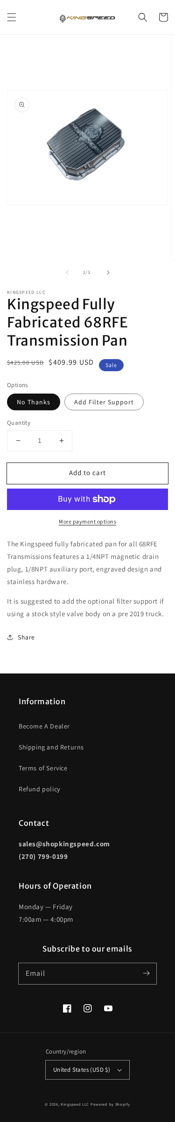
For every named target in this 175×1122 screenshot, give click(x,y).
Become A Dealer (44, 726)
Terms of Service (43, 768)
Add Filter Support (104, 402)
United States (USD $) (81, 1070)
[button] (11, 17)
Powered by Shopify (110, 1104)
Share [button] (26, 637)
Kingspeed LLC (75, 1104)
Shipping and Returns (51, 747)
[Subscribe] (146, 973)
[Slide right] (108, 272)
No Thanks (33, 402)
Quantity (18, 423)
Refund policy (39, 789)
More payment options (87, 521)
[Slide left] (67, 272)
